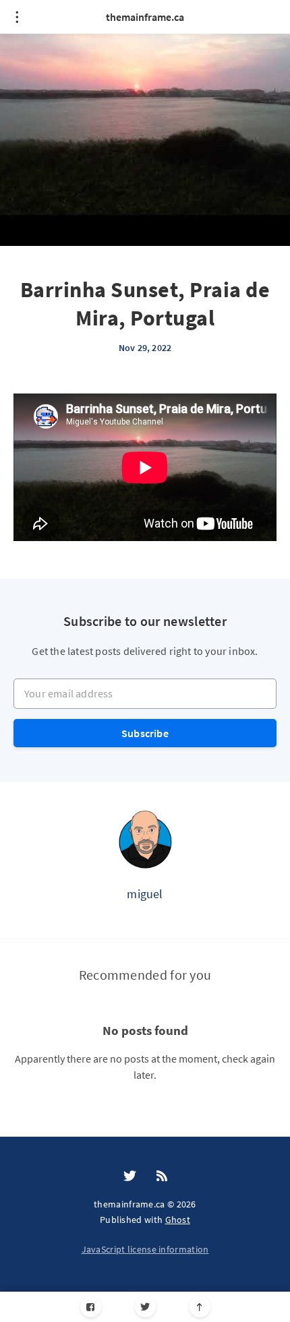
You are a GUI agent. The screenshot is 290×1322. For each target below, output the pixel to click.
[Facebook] (90, 1306)
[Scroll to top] (200, 1306)
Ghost (178, 1220)
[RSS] (161, 1176)
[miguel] (145, 839)
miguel (145, 894)
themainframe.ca (145, 17)
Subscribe (145, 733)
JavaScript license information (145, 1249)
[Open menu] (17, 17)
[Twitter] (145, 1306)
